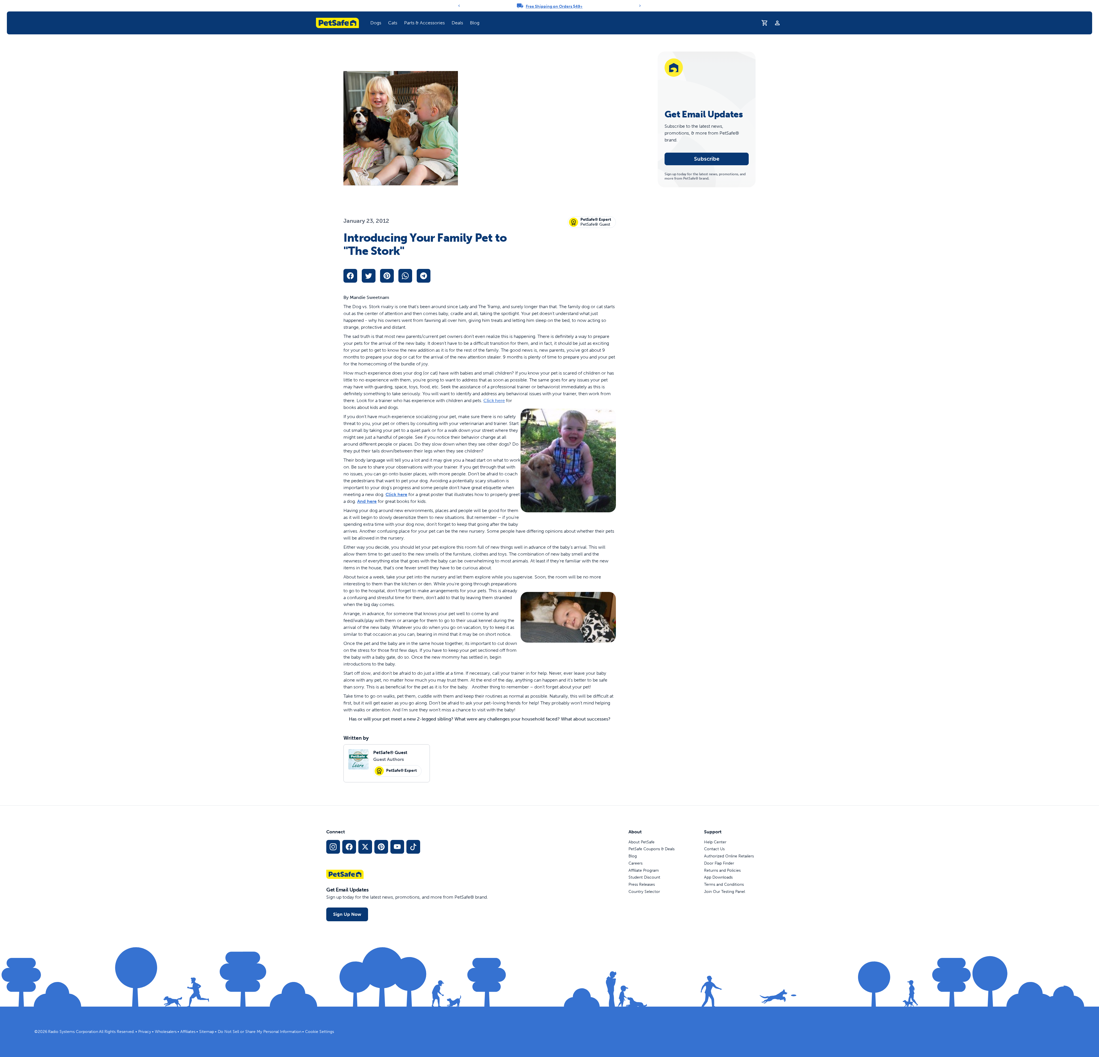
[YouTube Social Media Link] (397, 847)
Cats (392, 22)
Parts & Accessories (424, 22)
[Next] (640, 5)
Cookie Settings (319, 1031)
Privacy (144, 1031)
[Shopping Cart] (764, 23)
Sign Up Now (347, 914)
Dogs (375, 22)
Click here (494, 400)
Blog (474, 22)
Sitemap (206, 1031)
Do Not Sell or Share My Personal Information (259, 1031)
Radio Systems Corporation (73, 1031)
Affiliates (187, 1031)
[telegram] (423, 276)
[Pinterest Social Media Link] (381, 847)
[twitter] (368, 276)
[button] (376, 22)
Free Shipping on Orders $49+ (554, 6)
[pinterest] (387, 276)
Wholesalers (166, 1031)
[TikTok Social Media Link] (413, 847)
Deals (457, 22)
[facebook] (350, 276)
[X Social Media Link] (365, 847)
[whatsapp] (405, 276)
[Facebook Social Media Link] (349, 847)
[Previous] (459, 5)
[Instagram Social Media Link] (333, 847)
